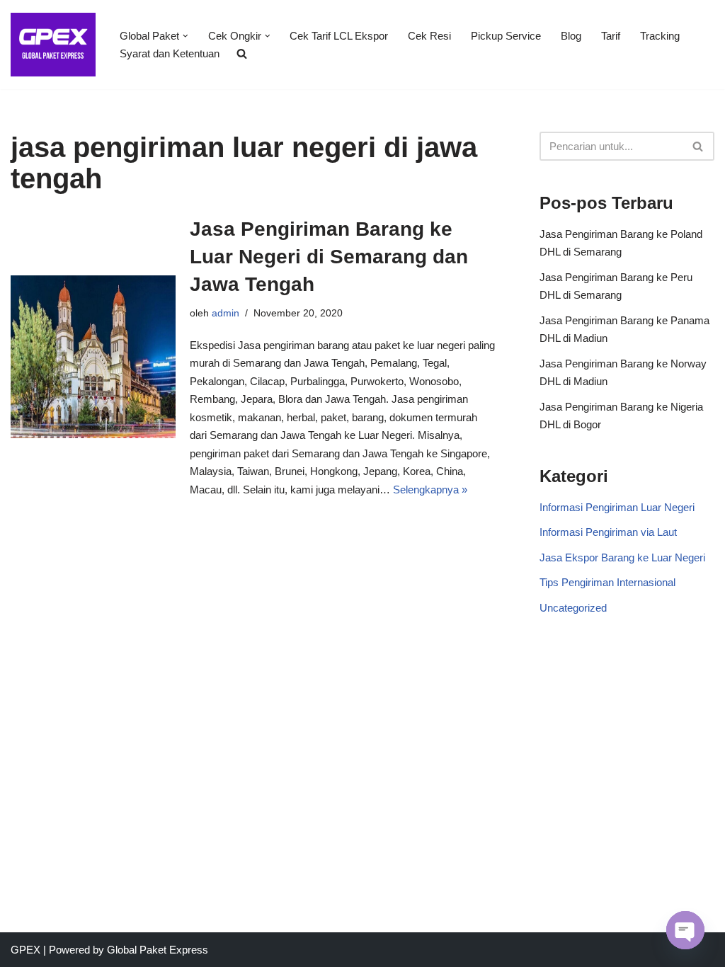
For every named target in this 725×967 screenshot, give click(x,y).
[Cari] (698, 146)
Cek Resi (429, 36)
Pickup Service (506, 36)
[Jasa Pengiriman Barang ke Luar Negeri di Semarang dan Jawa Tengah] (93, 357)
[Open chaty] (685, 930)
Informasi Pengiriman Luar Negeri (617, 507)
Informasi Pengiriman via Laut (608, 532)
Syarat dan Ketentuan (169, 53)
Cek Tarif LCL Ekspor (339, 36)
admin (225, 313)
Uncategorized (573, 608)
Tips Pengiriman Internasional (607, 582)
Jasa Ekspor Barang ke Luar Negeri (622, 557)
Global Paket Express (157, 950)
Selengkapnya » (430, 489)
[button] (185, 36)
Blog (571, 36)
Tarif (610, 36)
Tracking (660, 36)
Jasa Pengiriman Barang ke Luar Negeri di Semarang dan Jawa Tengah (329, 256)
